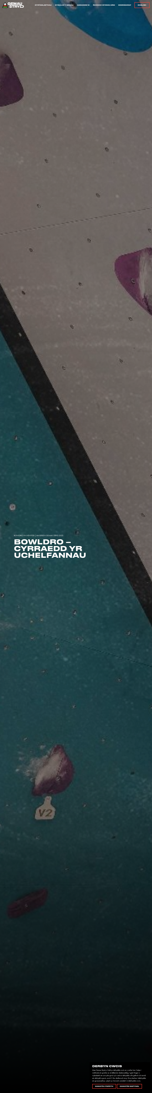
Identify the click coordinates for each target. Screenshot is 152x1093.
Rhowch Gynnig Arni (104, 5)
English (142, 5)
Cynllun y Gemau (64, 5)
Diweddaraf (124, 5)
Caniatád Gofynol (129, 1086)
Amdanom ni (83, 5)
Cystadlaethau (43, 5)
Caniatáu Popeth (104, 1086)
